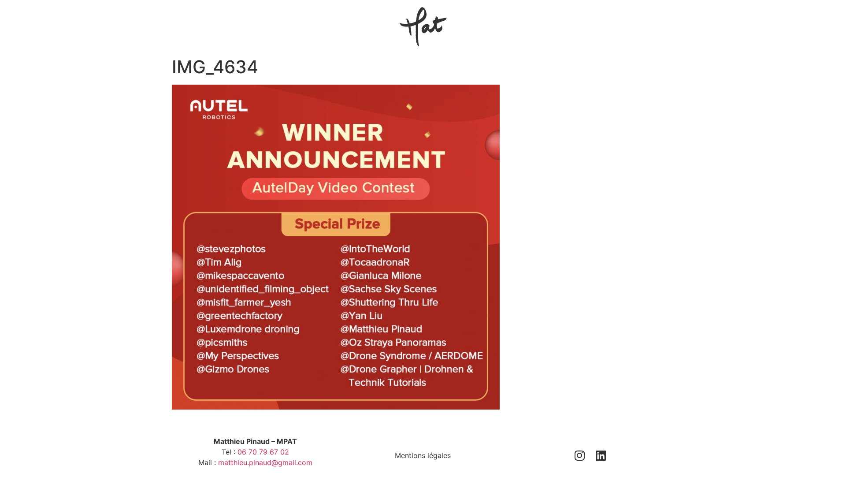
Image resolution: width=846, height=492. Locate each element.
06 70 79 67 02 (263, 451)
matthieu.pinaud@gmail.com (265, 462)
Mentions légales (423, 455)
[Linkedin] (601, 455)
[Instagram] (580, 455)
